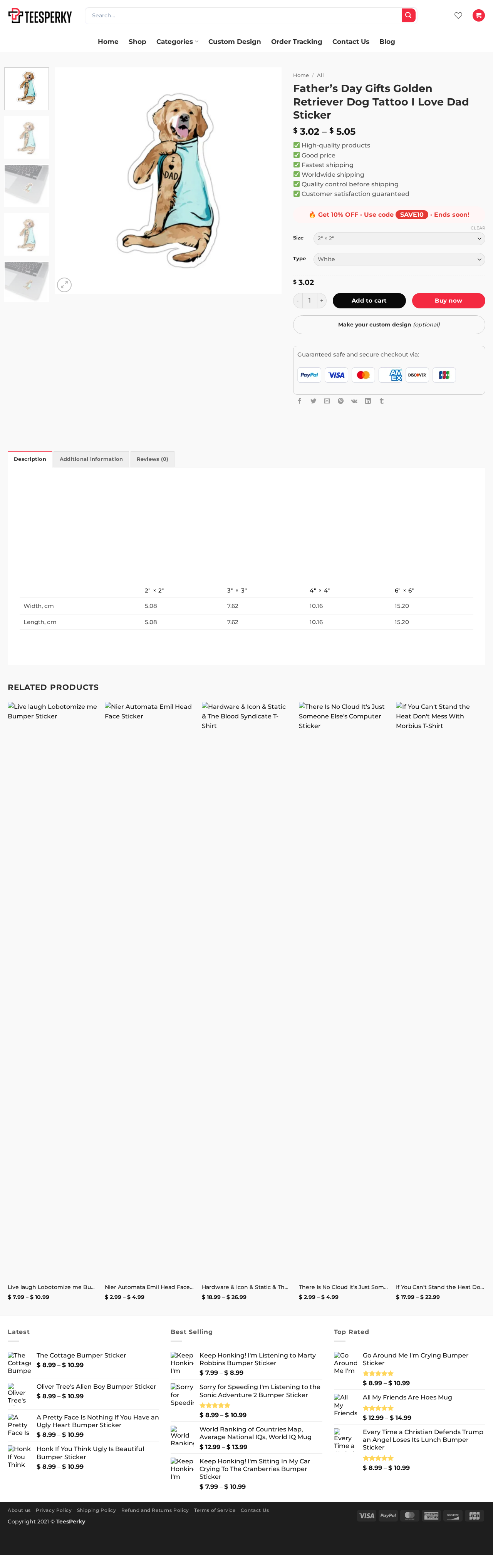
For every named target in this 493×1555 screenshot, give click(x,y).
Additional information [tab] (91, 459)
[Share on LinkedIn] (368, 401)
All (320, 75)
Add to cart (369, 300)
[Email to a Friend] (327, 401)
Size (298, 237)
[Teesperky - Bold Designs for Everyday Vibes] (40, 15)
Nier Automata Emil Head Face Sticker (149, 1287)
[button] (479, 15)
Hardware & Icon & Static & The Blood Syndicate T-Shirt (246, 1287)
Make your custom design (389, 324)
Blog (387, 41)
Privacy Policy (54, 1510)
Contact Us (350, 41)
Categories (174, 41)
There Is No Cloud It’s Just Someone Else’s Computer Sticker (343, 1287)
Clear (478, 228)
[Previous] (69, 181)
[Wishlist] (458, 15)
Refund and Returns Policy (155, 1510)
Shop (137, 41)
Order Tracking (296, 41)
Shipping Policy (96, 1510)
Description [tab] (30, 459)
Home (108, 41)
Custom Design (234, 41)
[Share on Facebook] (299, 401)
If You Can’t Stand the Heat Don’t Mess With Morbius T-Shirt (440, 1287)
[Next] (267, 181)
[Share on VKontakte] (354, 401)
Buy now (448, 300)
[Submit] (409, 15)
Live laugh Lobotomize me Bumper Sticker (52, 1287)
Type (299, 258)
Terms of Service (215, 1510)
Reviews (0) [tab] (153, 459)
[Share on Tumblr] (382, 401)
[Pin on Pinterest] (341, 401)
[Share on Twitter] (313, 401)
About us (19, 1510)
